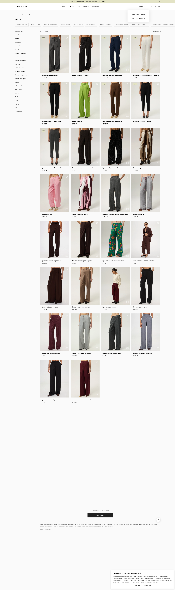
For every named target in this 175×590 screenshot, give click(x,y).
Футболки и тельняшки (21, 97)
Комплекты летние (20, 60)
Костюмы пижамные (21, 68)
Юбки (16, 108)
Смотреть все (19, 31)
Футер (16, 100)
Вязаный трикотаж (20, 46)
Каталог (63, 6)
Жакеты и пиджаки (20, 53)
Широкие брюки (91, 24)
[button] (66, 54)
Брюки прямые (78, 24)
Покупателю (95, 6)
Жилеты (17, 49)
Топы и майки (19, 89)
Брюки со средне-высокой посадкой (163, 24)
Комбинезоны (19, 57)
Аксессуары (18, 111)
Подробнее (147, 585)
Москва (141, 6)
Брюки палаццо (65, 24)
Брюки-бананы (35, 24)
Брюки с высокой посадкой (140, 24)
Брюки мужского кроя (50, 24)
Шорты (17, 104)
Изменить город (140, 18)
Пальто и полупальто (21, 75)
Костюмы (17, 64)
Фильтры (45, 31)
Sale (79, 6)
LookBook (86, 6)
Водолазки (18, 42)
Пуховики (17, 82)
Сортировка (156, 31)
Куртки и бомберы (20, 71)
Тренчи (17, 93)
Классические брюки (121, 24)
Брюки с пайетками (21, 24)
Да (133, 18)
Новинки (72, 6)
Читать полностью (45, 529)
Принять (138, 585)
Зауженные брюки (105, 24)
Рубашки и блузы (20, 86)
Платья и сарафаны (20, 78)
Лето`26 (17, 35)
